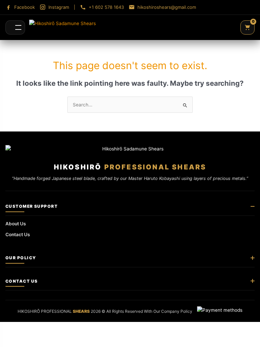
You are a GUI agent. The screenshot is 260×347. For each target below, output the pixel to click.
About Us (15, 223)
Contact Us (17, 234)
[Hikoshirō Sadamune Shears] (62, 27)
